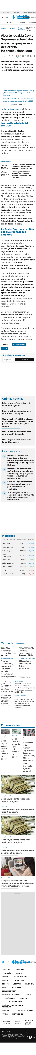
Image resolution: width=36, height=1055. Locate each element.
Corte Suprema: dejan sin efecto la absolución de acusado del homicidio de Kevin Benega (21, 175)
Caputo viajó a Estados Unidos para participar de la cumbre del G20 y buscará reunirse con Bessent (24, 703)
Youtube (24, 962)
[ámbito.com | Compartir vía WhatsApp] (20, 56)
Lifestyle (17, 984)
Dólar (9, 23)
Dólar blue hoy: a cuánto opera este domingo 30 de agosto (17, 851)
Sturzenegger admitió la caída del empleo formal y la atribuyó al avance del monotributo (20, 496)
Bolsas (12, 539)
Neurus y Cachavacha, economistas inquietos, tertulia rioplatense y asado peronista (8, 669)
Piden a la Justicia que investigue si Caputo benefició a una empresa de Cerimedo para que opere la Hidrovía (20, 460)
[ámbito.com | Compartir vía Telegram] (31, 56)
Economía (21, 23)
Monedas (5, 539)
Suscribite (24, 359)
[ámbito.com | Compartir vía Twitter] (25, 56)
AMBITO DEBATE (29, 1022)
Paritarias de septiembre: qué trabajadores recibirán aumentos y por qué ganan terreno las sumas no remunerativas (20, 473)
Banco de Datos (21, 977)
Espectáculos (8, 998)
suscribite (27, 17)
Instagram (13, 962)
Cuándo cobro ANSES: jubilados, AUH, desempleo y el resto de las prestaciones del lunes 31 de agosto (17, 422)
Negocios (19, 980)
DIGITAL (7, 1022)
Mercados (6, 980)
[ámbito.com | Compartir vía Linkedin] (28, 56)
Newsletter (30, 962)
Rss (3, 1002)
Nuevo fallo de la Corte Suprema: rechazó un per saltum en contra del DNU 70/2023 (18, 100)
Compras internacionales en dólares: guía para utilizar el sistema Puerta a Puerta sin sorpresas (17, 883)
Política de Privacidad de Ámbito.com (13, 1006)
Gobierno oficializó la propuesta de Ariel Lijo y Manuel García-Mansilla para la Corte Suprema (19, 93)
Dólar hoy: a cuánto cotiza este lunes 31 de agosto (16, 404)
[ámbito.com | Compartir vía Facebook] (23, 56)
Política (12, 29)
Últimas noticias (21, 970)
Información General (12, 995)
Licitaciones (17, 1014)
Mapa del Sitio (15, 1002)
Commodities (21, 539)
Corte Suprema (21, 28)
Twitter (3, 962)
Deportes (16, 987)
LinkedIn (18, 962)
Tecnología (23, 998)
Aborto (4, 348)
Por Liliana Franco (24, 677)
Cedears (31, 539)
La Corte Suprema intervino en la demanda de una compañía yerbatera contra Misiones (23, 166)
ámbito (3, 29)
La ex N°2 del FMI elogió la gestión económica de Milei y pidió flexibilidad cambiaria (20, 485)
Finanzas (19, 973)
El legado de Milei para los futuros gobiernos (25, 665)
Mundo (5, 987)
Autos (28, 995)
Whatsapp (29, 962)
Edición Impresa (9, 991)
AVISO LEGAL (7, 1010)
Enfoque (16, 12)
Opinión (5, 984)
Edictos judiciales (25, 1010)
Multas (5, 1014)
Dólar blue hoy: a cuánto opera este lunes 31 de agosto (16, 412)
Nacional (29, 984)
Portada (6, 970)
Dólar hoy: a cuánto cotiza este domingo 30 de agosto (15, 841)
